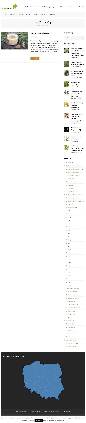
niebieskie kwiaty (73, 304)
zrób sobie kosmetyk (74, 169)
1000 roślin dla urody (72, 166)
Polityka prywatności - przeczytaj (53, 420)
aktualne (69, 204)
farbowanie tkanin (72, 288)
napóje (70, 185)
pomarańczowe (72, 308)
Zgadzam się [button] (39, 420)
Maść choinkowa (39, 33)
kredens (70, 327)
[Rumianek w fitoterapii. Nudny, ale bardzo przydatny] (66, 147)
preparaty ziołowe (73, 198)
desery (70, 179)
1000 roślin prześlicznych (74, 201)
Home (38, 25)
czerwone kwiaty (73, 298)
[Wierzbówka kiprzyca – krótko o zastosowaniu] (66, 104)
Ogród (21, 14)
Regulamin (36, 411)
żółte (69, 317)
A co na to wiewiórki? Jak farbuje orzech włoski (77, 73)
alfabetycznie (70, 208)
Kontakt (68, 411)
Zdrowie (52, 14)
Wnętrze (44, 14)
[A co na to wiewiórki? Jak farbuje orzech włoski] (66, 73)
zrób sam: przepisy (72, 346)
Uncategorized (70, 343)
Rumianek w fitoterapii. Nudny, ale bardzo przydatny (77, 148)
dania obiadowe (73, 175)
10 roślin (68, 163)
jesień (69, 324)
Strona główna (21, 411)
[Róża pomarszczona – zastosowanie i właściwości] (66, 93)
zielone (70, 314)
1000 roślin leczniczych (73, 195)
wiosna (70, 333)
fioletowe (70, 301)
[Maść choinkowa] (14, 48)
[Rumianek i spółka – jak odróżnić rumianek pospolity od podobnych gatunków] (66, 50)
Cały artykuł (35, 58)
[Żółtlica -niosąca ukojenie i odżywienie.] (66, 64)
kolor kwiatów (70, 292)
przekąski (71, 188)
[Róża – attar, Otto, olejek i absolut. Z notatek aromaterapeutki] (66, 116)
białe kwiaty (71, 295)
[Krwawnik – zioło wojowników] (66, 138)
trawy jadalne (70, 340)
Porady (28, 14)
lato (69, 330)
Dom (5, 14)
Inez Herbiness (36, 37)
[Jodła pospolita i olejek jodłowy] (66, 84)
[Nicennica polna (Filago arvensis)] (66, 129)
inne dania (71, 182)
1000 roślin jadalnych (72, 172)
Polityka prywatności (52, 411)
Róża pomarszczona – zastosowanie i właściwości (77, 94)
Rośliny (36, 14)
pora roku (69, 321)
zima (69, 337)
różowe (70, 311)
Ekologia (12, 14)
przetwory (71, 191)
